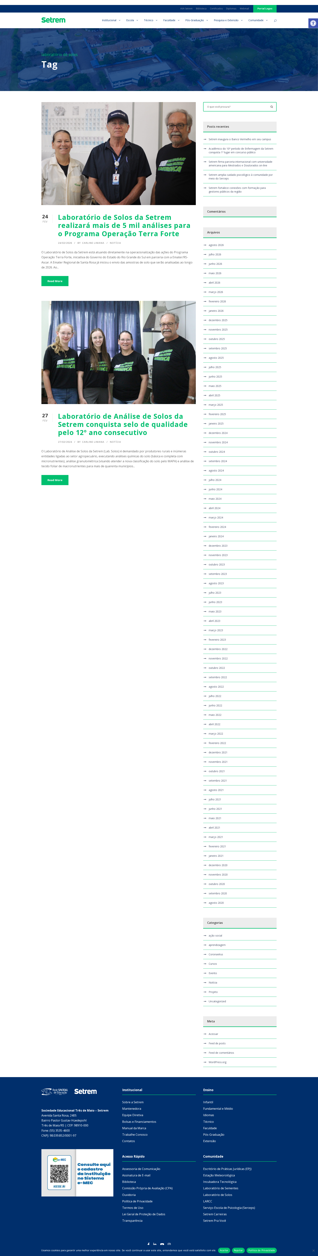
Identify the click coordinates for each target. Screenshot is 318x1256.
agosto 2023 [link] (216, 583)
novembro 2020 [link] (218, 874)
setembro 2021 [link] (218, 780)
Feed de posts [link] (217, 1043)
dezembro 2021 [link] (218, 752)
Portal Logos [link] (264, 8)
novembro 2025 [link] (218, 329)
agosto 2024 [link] (216, 470)
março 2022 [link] (216, 733)
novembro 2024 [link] (218, 442)
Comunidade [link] (256, 20)
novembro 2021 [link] (218, 762)
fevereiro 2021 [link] (217, 846)
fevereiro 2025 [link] (217, 414)
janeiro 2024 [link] (216, 536)
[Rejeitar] (313, 1250)
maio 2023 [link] (215, 611)
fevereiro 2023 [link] (217, 639)
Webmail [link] (244, 8)
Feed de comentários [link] (221, 1052)
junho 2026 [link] (215, 263)
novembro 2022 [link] (218, 658)
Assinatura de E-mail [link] (136, 1175)
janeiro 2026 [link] (216, 310)
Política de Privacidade (261, 1250)
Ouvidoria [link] (129, 1195)
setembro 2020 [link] (218, 893)
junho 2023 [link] (215, 602)
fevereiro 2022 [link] (217, 743)
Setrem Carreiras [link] (215, 1214)
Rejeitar (238, 1250)
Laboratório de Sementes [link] (220, 1188)
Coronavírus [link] (216, 954)
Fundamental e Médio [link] (218, 1109)
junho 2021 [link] (215, 808)
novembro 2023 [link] (218, 555)
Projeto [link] (213, 992)
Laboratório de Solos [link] (217, 1195)
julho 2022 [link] (215, 696)
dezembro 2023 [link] (218, 545)
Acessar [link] (213, 1034)
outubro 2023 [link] (217, 564)
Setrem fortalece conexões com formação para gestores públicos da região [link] (237, 189)
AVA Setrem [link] (186, 8)
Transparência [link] (132, 1221)
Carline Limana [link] (93, 242)
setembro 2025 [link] (218, 348)
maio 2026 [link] (215, 273)
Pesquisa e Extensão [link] (226, 20)
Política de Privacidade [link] (137, 1201)
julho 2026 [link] (215, 254)
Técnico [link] (148, 20)
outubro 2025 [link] (217, 339)
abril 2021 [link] (214, 827)
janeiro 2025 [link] (216, 423)
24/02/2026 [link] (65, 242)
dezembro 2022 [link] (218, 649)
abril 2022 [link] (214, 724)
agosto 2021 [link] (216, 790)
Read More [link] (54, 281)
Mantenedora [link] (131, 1109)
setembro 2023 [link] (218, 574)
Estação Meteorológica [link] (219, 1175)
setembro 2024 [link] (218, 461)
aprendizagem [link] (217, 945)
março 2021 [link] (216, 837)
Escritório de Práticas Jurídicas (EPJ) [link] (227, 1169)
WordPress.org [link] (217, 1062)
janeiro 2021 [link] (216, 855)
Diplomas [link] (231, 8)
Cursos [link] (213, 963)
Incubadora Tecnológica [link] (219, 1182)
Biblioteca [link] (201, 8)
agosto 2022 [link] (216, 686)
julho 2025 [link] (215, 367)
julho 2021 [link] (215, 799)
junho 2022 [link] (215, 705)
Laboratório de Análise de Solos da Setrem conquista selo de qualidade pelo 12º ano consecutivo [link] (123, 424)
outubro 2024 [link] (217, 451)
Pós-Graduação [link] (194, 20)
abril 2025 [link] (214, 395)
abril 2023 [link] (214, 621)
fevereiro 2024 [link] (217, 527)
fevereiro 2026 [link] (217, 301)
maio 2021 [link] (215, 818)
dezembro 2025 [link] (218, 320)
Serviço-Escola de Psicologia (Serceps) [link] (229, 1208)
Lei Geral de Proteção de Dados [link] (143, 1214)
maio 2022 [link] (215, 715)
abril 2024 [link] (214, 508)
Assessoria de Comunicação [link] (141, 1169)
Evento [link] (213, 973)
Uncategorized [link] (217, 1001)
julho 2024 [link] (215, 480)
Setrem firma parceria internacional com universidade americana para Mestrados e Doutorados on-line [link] (240, 163)
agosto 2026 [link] (216, 245)
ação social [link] (215, 935)
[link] (313, 23)
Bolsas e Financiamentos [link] (139, 1122)
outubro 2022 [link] (217, 668)
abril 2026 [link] (214, 282)
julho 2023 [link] (215, 592)
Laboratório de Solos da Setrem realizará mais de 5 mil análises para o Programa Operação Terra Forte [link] (124, 225)
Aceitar (224, 1250)
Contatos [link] (128, 1141)
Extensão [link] (209, 1141)
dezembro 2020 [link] (218, 865)
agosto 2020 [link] (216, 902)
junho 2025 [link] (215, 376)
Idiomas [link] (208, 1115)
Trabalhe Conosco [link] (135, 1135)
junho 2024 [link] (215, 489)
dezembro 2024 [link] (218, 433)
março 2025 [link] (216, 404)
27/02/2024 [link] (65, 441)
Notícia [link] (115, 242)
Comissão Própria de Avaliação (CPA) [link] (147, 1188)
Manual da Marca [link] (134, 1128)
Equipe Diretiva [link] (132, 1115)
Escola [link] (130, 20)
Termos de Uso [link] (132, 1208)
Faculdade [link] (169, 20)
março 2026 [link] (216, 292)
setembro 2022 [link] (218, 677)
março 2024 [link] (216, 517)
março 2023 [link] (216, 630)
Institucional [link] (109, 20)
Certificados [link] (216, 8)
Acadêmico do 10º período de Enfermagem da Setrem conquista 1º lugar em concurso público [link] (241, 150)
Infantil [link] (208, 1102)
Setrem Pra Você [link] (214, 1221)
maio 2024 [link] (215, 498)
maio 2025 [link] (215, 386)
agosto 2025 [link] (216, 357)
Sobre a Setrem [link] (133, 1102)
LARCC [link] (207, 1201)
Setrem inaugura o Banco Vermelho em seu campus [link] (240, 139)
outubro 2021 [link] (217, 771)
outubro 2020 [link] (217, 884)
